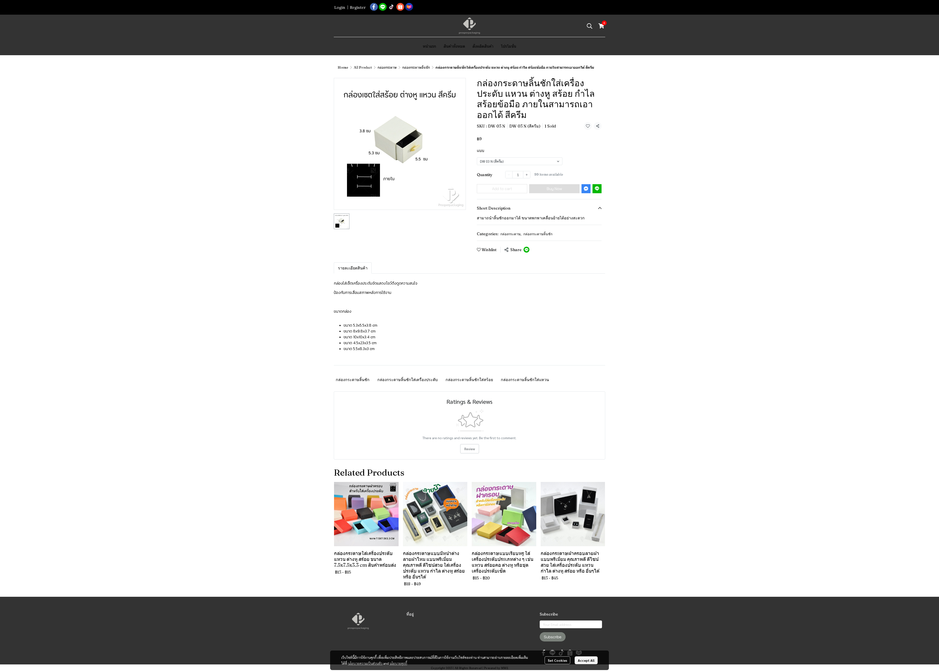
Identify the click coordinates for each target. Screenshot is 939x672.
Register (358, 7)
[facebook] (374, 7)
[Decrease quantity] (508, 174)
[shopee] (400, 7)
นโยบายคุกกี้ (398, 663)
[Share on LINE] (526, 250)
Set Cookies (557, 660)
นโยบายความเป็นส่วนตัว (365, 663)
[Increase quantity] (526, 174)
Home (343, 67)
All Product (363, 67)
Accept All (586, 660)
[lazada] (409, 7)
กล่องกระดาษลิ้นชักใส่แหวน (525, 379)
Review (469, 449)
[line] (383, 7)
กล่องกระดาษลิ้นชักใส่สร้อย (469, 379)
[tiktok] (391, 7)
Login (339, 7)
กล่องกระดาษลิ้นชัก (416, 67)
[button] (589, 26)
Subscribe (552, 636)
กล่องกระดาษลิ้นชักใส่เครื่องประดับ (407, 379)
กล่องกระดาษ (387, 67)
